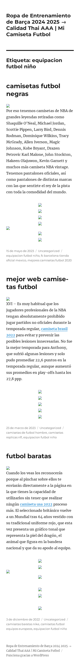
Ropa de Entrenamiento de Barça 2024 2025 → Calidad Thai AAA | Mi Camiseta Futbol (38, 24)
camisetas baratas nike (22, 624)
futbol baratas (28, 456)
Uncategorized (49, 251)
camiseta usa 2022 (36, 504)
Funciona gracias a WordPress (27, 655)
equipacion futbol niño (23, 255)
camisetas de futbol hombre (26, 432)
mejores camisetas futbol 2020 (50, 260)
